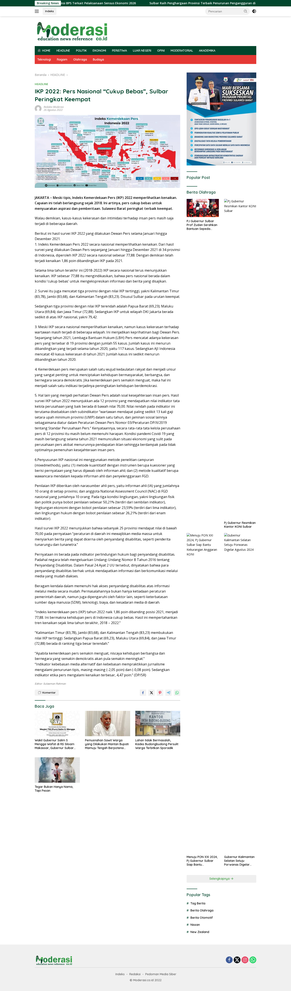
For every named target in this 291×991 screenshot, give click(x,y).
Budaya (98, 59)
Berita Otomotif (201, 918)
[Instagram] (245, 960)
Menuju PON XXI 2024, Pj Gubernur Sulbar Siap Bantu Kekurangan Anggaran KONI (202, 861)
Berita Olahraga (201, 910)
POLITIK (81, 50)
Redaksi (135, 974)
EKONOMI (99, 50)
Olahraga (80, 59)
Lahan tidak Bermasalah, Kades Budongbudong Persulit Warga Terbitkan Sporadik (156, 744)
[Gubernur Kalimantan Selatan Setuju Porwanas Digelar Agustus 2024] (240, 693)
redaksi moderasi (54, 107)
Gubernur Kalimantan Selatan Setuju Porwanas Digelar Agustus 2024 (239, 861)
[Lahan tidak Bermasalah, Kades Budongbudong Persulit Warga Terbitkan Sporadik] (157, 723)
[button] (245, 11)
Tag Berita (197, 903)
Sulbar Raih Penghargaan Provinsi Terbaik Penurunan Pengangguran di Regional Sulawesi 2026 (195, 3)
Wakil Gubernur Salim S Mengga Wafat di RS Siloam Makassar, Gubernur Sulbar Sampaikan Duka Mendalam (55, 744)
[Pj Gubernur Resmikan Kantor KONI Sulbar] (240, 359)
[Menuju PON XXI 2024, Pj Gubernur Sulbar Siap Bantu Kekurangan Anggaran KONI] (203, 693)
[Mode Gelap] (254, 11)
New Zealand (199, 932)
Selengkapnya (219, 879)
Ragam (62, 59)
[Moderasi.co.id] (72, 31)
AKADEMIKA (207, 50)
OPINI (161, 50)
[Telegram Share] (168, 693)
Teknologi (44, 59)
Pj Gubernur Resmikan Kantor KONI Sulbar (240, 525)
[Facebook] (229, 960)
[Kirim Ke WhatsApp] (177, 693)
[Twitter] (237, 960)
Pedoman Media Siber (160, 974)
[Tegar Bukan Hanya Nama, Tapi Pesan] (57, 770)
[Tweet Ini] (151, 693)
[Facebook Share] (143, 693)
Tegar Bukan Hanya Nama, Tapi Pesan (54, 789)
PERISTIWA (119, 50)
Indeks (49, 11)
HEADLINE (63, 50)
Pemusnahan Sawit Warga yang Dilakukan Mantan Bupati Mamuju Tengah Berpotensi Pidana (107, 744)
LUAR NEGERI (142, 50)
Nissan (195, 925)
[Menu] (37, 11)
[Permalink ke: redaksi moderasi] (38, 108)
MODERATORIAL (182, 50)
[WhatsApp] (252, 960)
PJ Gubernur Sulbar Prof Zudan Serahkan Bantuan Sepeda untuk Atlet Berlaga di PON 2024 (202, 225)
